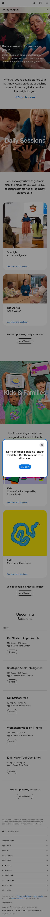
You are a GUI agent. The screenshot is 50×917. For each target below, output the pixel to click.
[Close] (42, 445)
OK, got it (25, 467)
